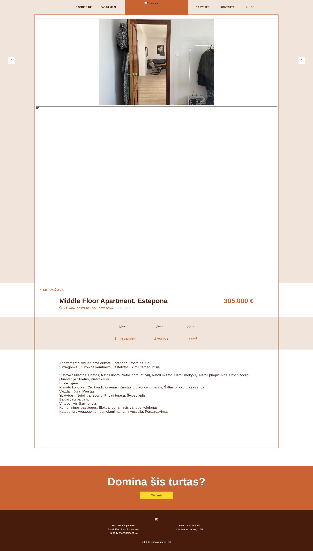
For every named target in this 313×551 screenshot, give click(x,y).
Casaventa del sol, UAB (189, 529)
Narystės (202, 7)
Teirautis (156, 495)
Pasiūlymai (108, 7)
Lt (247, 7)
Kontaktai (227, 7)
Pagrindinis (84, 7)
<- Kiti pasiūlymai (52, 289)
